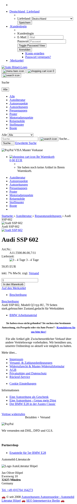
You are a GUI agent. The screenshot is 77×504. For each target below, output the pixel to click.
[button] (24, 11)
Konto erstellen (34, 53)
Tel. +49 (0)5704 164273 (17, 490)
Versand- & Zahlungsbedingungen (30, 362)
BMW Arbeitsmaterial (23, 315)
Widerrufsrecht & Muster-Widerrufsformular (36, 366)
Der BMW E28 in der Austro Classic (32, 404)
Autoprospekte (18, 103)
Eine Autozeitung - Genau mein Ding (32, 400)
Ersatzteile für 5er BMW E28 (27, 452)
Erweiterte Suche (26, 143)
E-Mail (21, 37)
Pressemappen (18, 110)
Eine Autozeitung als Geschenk (29, 397)
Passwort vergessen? (38, 57)
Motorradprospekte (21, 117)
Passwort (23, 41)
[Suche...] (48, 139)
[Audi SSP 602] (12, 230)
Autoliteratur (17, 100)
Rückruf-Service (19, 377)
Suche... (64, 138)
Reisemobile (17, 121)
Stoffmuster (16, 124)
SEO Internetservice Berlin (43, 500)
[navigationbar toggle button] (13, 71)
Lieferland (24, 18)
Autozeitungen (18, 107)
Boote (13, 128)
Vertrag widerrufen (13, 414)
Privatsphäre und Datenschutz (28, 373)
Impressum (16, 359)
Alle (12, 96)
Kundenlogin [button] (18, 26)
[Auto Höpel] (14, 67)
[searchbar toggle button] (11, 75)
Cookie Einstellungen (22, 383)
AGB (12, 369)
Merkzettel (16, 60)
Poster (13, 114)
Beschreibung (18, 294)
